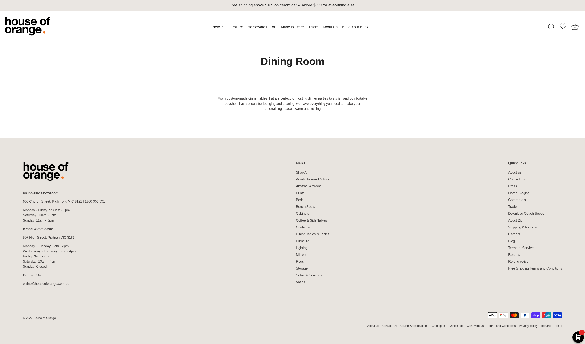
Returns (514, 255)
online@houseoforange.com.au (46, 284)
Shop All (302, 172)
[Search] (551, 27)
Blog (511, 241)
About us (514, 172)
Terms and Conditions (501, 326)
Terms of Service (521, 248)
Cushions (303, 227)
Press (512, 186)
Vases (300, 282)
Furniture (302, 241)
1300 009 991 (95, 201)
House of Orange (44, 318)
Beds (300, 200)
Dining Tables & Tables (313, 234)
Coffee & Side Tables (311, 220)
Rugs (300, 261)
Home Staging (518, 193)
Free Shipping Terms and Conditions (535, 268)
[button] (563, 27)
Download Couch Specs (526, 213)
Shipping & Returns (522, 227)
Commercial (517, 200)
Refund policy (518, 261)
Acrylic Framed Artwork (313, 179)
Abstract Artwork (308, 186)
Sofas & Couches (309, 275)
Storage (302, 268)
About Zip (515, 220)
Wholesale (456, 326)
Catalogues (439, 326)
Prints (300, 193)
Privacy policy (528, 326)
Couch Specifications (414, 326)
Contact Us (516, 179)
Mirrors (301, 255)
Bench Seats (305, 207)
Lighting (301, 248)
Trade (512, 207)
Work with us (475, 326)
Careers (514, 234)
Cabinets (302, 213)
